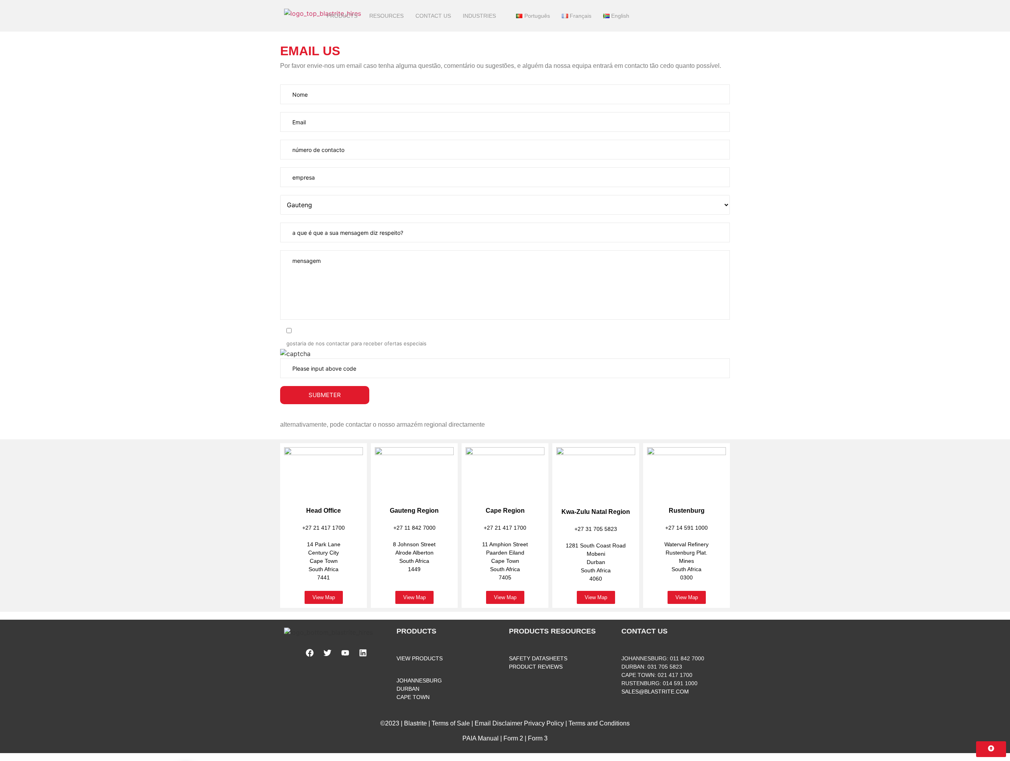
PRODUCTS (342, 16)
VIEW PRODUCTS (420, 658)
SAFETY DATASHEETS (538, 658)
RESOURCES (386, 16)
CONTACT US (433, 16)
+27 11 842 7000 (414, 528)
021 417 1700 (675, 675)
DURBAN (408, 689)
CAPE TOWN (413, 697)
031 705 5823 (664, 667)
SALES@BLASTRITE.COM (655, 691)
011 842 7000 (687, 658)
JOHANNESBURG (419, 680)
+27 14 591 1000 (686, 528)
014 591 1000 (680, 683)
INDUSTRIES (479, 16)
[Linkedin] (363, 653)
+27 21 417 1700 (323, 528)
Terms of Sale (451, 723)
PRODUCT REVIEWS (536, 667)
